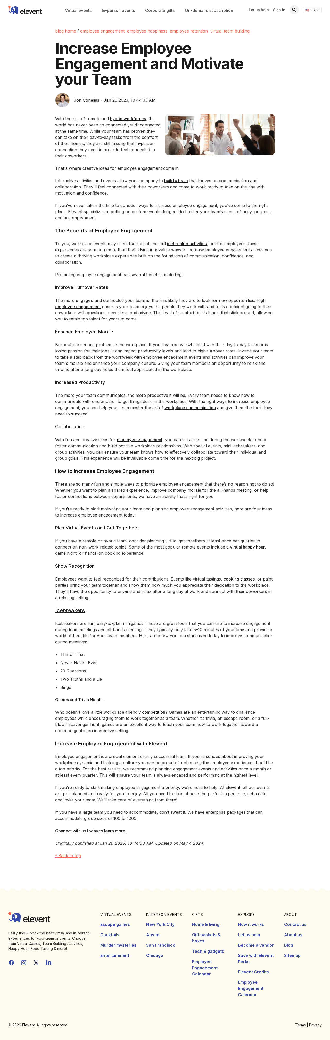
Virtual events (78, 10)
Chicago (154, 955)
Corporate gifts (160, 10)
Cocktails (109, 934)
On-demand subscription (209, 10)
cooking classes (239, 579)
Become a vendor (256, 945)
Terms (300, 1025)
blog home (65, 31)
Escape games (115, 924)
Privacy (315, 1025)
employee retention (189, 31)
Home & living (205, 924)
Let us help (259, 9)
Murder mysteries (118, 945)
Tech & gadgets (208, 951)
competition (153, 712)
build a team (176, 180)
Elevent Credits (253, 971)
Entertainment (114, 955)
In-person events (118, 10)
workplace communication (190, 407)
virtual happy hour (247, 547)
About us (293, 934)
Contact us (295, 924)
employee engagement (102, 31)
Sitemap (292, 955)
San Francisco (160, 945)
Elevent (233, 787)
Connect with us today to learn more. (90, 830)
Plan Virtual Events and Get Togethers (97, 527)
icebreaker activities (187, 243)
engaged (84, 300)
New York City (160, 924)
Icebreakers (70, 610)
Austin (152, 934)
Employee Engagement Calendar (205, 968)
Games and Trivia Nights (79, 699)
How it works (251, 924)
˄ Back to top (68, 855)
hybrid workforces (128, 118)
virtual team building (230, 31)
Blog (288, 945)
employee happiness (147, 31)
